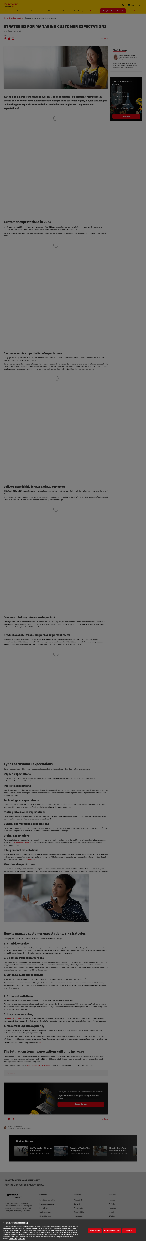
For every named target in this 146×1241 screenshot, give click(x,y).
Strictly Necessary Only (112, 1230)
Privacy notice (13, 1239)
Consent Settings (94, 1230)
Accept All (129, 1230)
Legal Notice (21, 1239)
